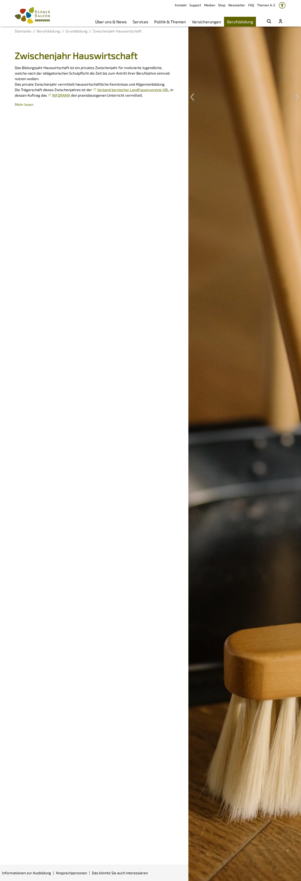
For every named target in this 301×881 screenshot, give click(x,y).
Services (140, 21)
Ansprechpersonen (71, 873)
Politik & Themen (170, 21)
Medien (209, 5)
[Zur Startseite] (32, 15)
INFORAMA (61, 95)
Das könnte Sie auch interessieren (120, 873)
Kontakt (181, 5)
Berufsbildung (240, 21)
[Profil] (280, 21)
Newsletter (236, 5)
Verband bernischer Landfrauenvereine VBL (133, 89)
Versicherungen (206, 21)
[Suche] (269, 21)
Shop (221, 5)
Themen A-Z (266, 5)
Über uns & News (111, 21)
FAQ (251, 5)
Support (195, 5)
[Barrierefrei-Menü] (282, 5)
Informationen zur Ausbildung (26, 873)
